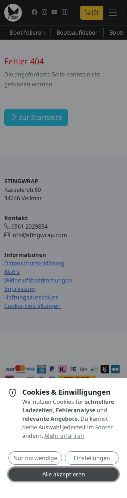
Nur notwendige (35, 458)
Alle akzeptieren (63, 474)
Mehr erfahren (64, 436)
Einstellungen (92, 458)
